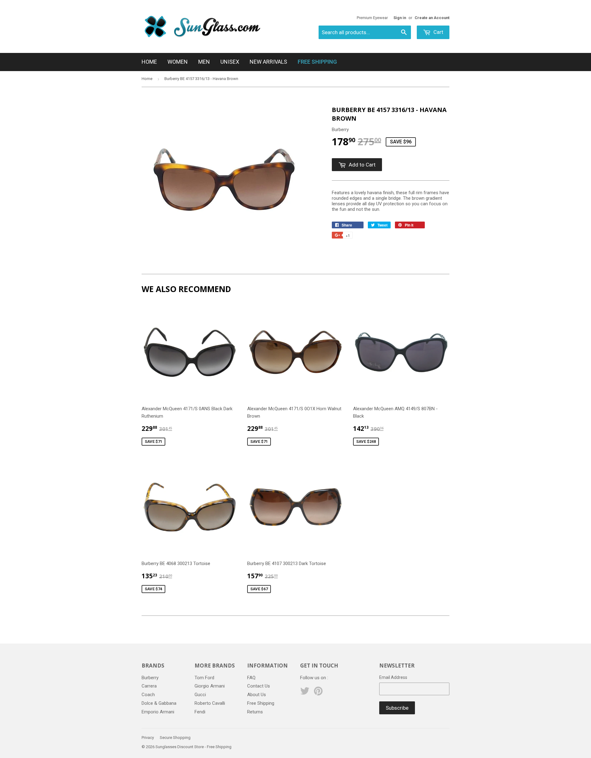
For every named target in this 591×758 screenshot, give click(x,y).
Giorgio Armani (210, 686)
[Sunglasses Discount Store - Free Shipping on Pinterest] (318, 693)
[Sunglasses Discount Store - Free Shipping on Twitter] (304, 693)
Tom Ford (204, 677)
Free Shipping (260, 703)
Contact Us (258, 686)
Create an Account (432, 17)
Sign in (399, 17)
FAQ (251, 677)
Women (177, 61)
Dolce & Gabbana (159, 703)
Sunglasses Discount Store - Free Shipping (193, 746)
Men (204, 61)
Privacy (148, 737)
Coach (148, 694)
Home (149, 61)
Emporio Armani (158, 712)
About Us (256, 694)
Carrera (149, 686)
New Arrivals (268, 61)
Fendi (200, 712)
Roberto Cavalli (210, 703)
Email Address (393, 677)
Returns (255, 712)
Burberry (150, 677)
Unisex (229, 61)
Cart (437, 32)
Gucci (200, 694)
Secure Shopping (175, 737)
